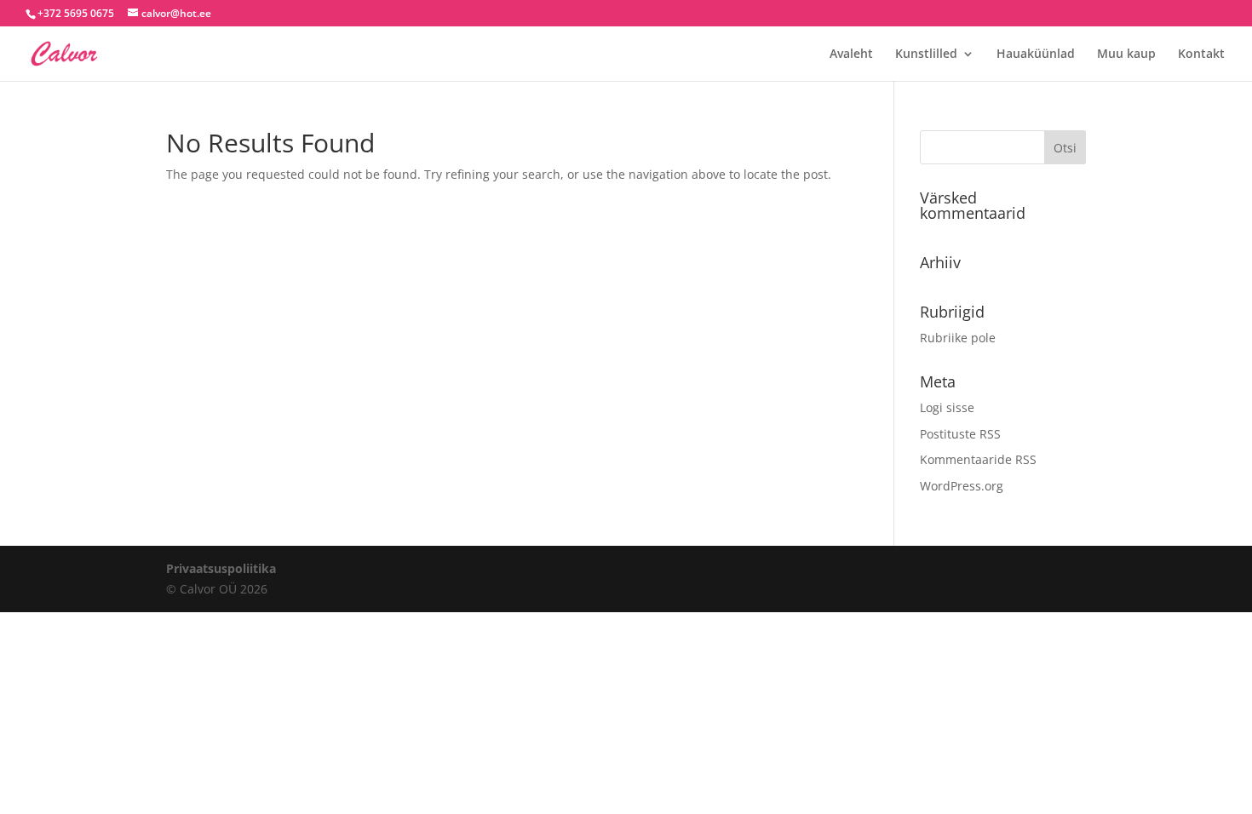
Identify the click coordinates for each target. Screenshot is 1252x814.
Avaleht (851, 54)
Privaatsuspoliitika (221, 568)
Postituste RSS (960, 434)
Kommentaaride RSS (978, 459)
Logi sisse (947, 407)
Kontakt (1201, 54)
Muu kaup (1126, 54)
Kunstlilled (926, 54)
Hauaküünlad (1035, 54)
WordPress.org (961, 486)
